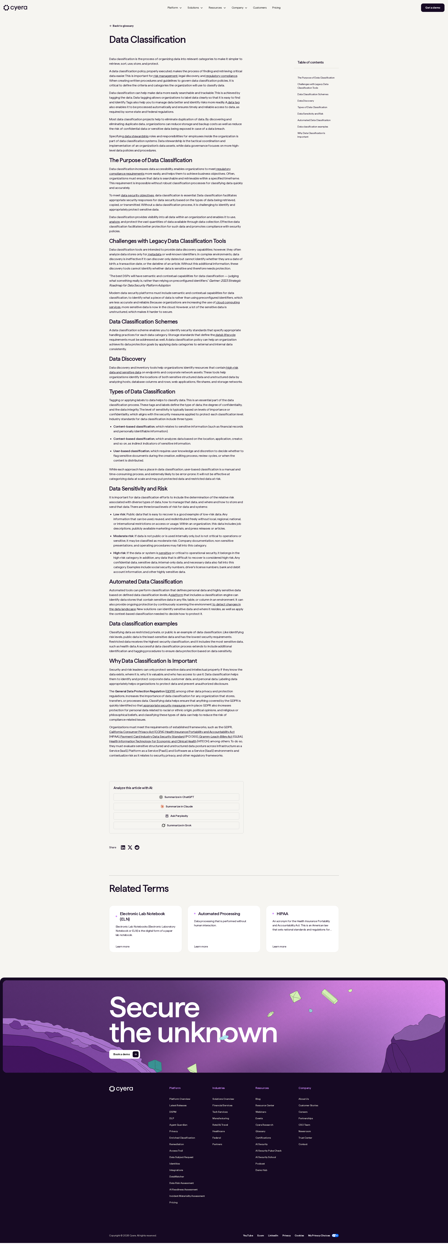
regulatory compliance (221, 76)
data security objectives (137, 195)
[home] (15, 8)
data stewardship (136, 136)
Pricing (276, 7)
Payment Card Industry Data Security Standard (152, 736)
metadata (154, 254)
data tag (233, 102)
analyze (114, 221)
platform (176, 595)
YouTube (248, 1235)
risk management (165, 76)
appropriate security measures (164, 705)
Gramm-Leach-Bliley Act (215, 736)
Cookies (299, 1235)
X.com (260, 1235)
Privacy (286, 1235)
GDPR (170, 691)
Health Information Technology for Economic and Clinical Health (153, 741)
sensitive (164, 553)
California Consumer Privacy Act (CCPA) (136, 732)
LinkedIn (273, 1235)
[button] (175, 7)
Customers (260, 7)
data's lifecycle (225, 335)
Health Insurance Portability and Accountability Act (199, 732)
